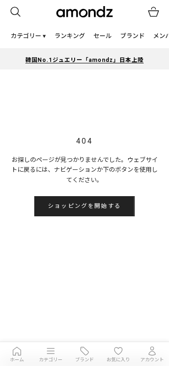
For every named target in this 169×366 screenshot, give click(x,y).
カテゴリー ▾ (28, 35)
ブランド (132, 35)
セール (102, 35)
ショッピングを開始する (84, 206)
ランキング (69, 35)
